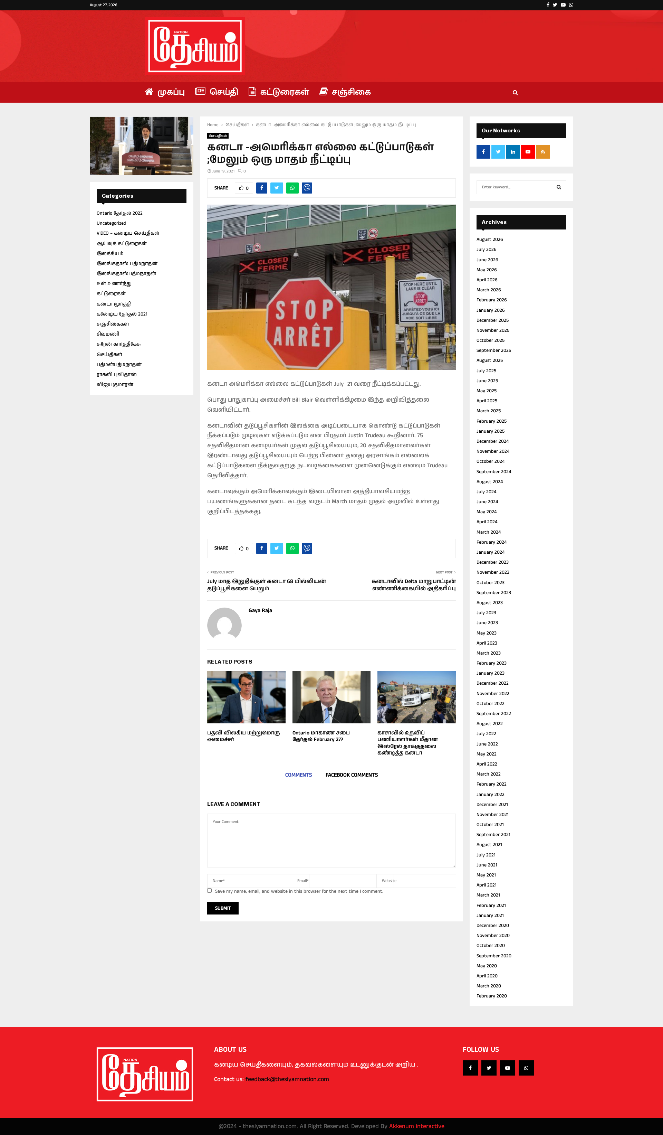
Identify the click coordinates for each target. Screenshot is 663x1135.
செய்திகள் (218, 135)
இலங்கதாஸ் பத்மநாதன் (127, 263)
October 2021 (490, 824)
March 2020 (489, 986)
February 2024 (492, 542)
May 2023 (487, 633)
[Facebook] (470, 1068)
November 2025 (493, 330)
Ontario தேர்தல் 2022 (120, 213)
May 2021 (486, 875)
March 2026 (489, 290)
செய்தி (222, 92)
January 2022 (491, 794)
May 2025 (487, 390)
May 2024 (487, 511)
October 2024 (491, 461)
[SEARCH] (558, 187)
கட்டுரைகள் (283, 92)
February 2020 (492, 996)
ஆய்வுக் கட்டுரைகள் (122, 243)
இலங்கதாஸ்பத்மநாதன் (126, 273)
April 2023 (487, 643)
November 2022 (493, 693)
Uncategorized (111, 223)
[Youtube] (507, 1068)
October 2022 (491, 703)
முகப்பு (170, 92)
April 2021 (487, 885)
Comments (298, 775)
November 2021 (493, 814)
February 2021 (491, 905)
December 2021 (492, 804)
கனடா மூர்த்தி (114, 304)
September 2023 (494, 592)
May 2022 (487, 754)
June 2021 (487, 865)
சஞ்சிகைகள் (113, 324)
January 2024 (491, 552)
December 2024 (493, 441)
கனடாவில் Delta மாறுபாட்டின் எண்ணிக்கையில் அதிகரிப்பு (414, 585)
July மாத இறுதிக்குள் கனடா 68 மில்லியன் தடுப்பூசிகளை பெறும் (266, 585)
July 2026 (487, 249)
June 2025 (487, 380)
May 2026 (487, 269)
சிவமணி (108, 334)
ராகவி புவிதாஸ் (117, 374)
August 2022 (490, 723)
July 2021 (486, 855)
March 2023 (489, 653)
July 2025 (486, 370)
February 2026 (492, 300)
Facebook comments (352, 775)
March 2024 (489, 532)
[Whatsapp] (526, 1068)
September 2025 (494, 350)
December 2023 (493, 562)
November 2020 (493, 935)
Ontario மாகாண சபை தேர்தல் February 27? (321, 736)
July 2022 (486, 733)
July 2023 (486, 612)
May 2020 (487, 966)
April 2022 (487, 764)
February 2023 (492, 663)
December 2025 (493, 320)
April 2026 (487, 279)
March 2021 (488, 895)
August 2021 (489, 844)
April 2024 (487, 521)
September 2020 (494, 956)
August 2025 (490, 360)
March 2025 (489, 410)
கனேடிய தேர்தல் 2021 (122, 314)
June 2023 (487, 622)
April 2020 (487, 976)
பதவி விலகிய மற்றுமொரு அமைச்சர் (243, 736)
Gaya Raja (260, 611)
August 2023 (490, 602)
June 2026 (487, 259)
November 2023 (493, 572)
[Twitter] (489, 1068)
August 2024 (490, 481)
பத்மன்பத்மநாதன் (119, 364)
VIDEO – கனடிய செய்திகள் (128, 233)
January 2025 (491, 431)
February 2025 (492, 421)
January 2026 (491, 310)
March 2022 (489, 774)
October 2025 (491, 340)
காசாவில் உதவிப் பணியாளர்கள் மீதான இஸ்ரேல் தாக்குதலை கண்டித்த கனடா (407, 743)
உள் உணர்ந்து (114, 283)
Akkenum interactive (416, 1126)
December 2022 (493, 683)
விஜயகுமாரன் (115, 384)
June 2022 (487, 744)
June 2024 (487, 501)
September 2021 (493, 834)
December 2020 (493, 925)
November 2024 (493, 451)
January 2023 (491, 673)
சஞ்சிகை (350, 92)
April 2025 (487, 400)
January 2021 (490, 915)
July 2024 (486, 491)
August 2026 (490, 239)
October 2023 (491, 582)
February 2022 (492, 784)
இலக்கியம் (110, 253)
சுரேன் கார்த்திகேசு (119, 344)
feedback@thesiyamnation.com (287, 1079)
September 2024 (494, 471)
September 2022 (494, 713)
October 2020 (491, 945)
